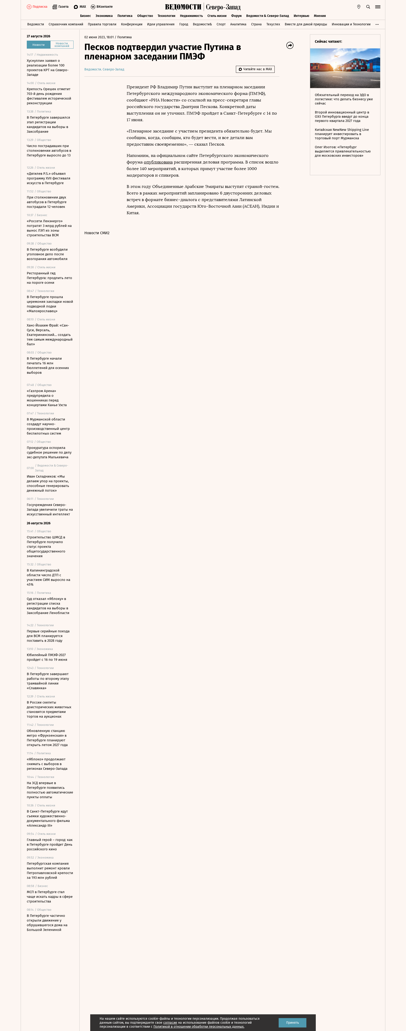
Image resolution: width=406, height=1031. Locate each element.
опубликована (158, 162)
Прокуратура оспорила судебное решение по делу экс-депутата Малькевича (49, 452)
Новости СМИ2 (96, 233)
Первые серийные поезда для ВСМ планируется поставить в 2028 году (48, 636)
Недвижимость (191, 16)
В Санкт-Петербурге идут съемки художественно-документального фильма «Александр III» (48, 818)
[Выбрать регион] (358, 6)
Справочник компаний (66, 24)
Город (183, 24)
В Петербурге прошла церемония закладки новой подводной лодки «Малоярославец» (50, 304)
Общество (145, 16)
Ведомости (35, 24)
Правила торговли (102, 24)
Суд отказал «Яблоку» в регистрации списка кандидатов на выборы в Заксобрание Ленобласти (48, 606)
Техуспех (273, 24)
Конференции (131, 24)
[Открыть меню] (377, 6)
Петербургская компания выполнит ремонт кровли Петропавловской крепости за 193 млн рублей (50, 870)
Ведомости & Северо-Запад (267, 16)
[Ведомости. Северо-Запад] (222, 7)
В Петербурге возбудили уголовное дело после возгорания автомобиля (47, 254)
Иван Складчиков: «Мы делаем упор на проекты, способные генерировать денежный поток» (48, 483)
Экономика (104, 16)
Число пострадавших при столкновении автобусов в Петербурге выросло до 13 (49, 150)
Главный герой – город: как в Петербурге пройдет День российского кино (50, 844)
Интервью (301, 16)
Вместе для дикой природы (306, 24)
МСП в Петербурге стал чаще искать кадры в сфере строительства (50, 896)
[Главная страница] (183, 7)
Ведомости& (202, 24)
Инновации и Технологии (351, 24)
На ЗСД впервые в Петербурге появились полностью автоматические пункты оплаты (50, 790)
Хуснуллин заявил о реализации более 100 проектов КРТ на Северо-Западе (48, 67)
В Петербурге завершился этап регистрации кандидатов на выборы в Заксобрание (48, 124)
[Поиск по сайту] (368, 6)
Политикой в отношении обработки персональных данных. (198, 1027)
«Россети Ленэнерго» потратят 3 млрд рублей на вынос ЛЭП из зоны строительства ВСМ (49, 228)
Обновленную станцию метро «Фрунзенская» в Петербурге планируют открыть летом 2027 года (47, 738)
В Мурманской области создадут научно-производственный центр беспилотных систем (48, 426)
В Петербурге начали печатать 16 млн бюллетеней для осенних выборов (48, 365)
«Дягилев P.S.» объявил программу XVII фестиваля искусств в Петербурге (48, 178)
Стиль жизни (216, 16)
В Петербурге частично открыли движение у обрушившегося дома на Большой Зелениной (47, 923)
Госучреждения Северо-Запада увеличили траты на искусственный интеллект (50, 509)
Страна (256, 24)
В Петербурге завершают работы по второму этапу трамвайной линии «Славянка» (48, 681)
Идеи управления (161, 24)
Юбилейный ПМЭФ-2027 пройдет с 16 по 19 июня (47, 657)
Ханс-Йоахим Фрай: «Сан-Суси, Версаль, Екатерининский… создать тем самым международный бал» (50, 334)
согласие (170, 1023)
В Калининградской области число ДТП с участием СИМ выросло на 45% (48, 577)
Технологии (166, 16)
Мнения (320, 16)
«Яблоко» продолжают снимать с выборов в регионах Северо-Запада (47, 764)
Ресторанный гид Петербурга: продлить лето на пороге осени (49, 278)
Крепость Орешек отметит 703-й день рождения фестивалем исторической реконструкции (49, 96)
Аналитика (238, 24)
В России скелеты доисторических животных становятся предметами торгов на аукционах (49, 709)
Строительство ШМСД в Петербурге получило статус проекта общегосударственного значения (46, 546)
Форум (236, 16)
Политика (125, 16)
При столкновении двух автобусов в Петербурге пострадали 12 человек (46, 202)
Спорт (221, 24)
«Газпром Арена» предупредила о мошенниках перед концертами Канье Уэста (47, 398)
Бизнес (85, 16)
